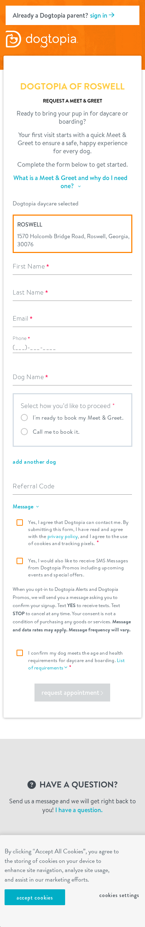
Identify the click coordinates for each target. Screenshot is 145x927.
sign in (99, 15)
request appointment (71, 692)
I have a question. (79, 809)
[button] (72, 185)
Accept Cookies (35, 898)
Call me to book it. (56, 431)
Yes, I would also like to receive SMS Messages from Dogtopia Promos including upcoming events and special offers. (78, 567)
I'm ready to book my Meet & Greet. (78, 417)
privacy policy (63, 536)
